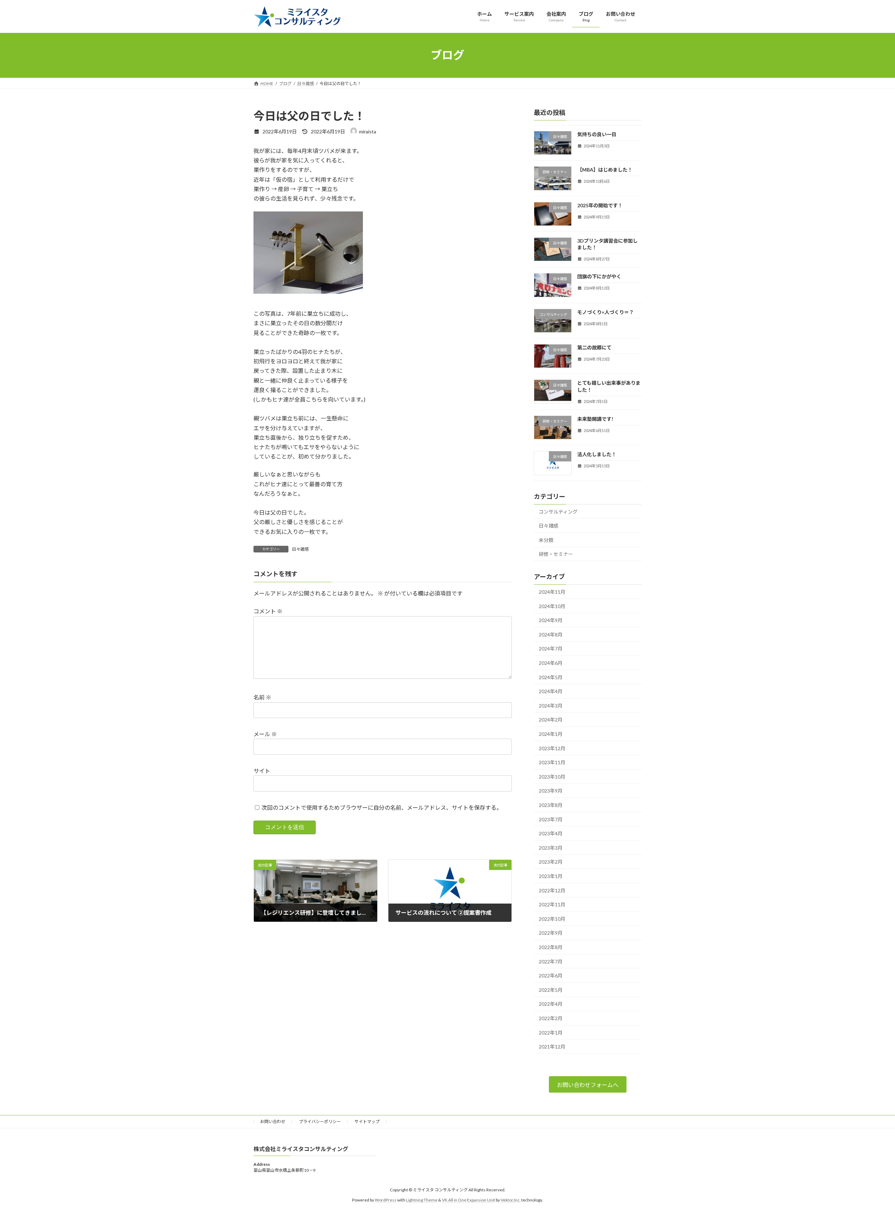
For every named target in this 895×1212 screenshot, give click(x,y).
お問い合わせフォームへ (587, 1084)
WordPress (385, 1200)
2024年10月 (552, 606)
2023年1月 (551, 876)
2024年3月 (551, 705)
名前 (262, 697)
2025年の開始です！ (600, 205)
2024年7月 (551, 649)
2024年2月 (551, 720)
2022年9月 (551, 933)
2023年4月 (551, 833)
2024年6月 (551, 663)
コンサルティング (558, 511)
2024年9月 (551, 620)
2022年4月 (551, 1004)
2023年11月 (552, 762)
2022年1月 (551, 1032)
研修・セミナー (556, 554)
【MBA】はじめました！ (604, 170)
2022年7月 (551, 961)
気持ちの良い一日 (596, 134)
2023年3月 (551, 847)
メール (265, 734)
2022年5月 (551, 989)
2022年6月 (551, 975)
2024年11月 (552, 592)
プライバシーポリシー (320, 1121)
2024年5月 (551, 677)
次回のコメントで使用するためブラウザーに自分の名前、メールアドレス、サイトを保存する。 (382, 807)
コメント (267, 611)
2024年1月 (551, 734)
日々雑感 (300, 549)
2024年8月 (551, 634)
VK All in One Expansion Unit (468, 1200)
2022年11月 (552, 904)
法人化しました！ (596, 454)
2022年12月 (552, 890)
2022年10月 (552, 918)
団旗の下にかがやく (599, 276)
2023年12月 (552, 748)
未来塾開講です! (595, 419)
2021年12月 (552, 1047)
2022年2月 (551, 1018)
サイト (261, 770)
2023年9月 (551, 791)
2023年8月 (551, 805)
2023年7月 (551, 819)
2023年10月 (552, 776)
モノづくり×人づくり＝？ (605, 312)
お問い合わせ (272, 1121)
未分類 (546, 540)
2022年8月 (551, 947)
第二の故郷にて (594, 347)
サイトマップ (367, 1121)
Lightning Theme (421, 1200)
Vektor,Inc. (511, 1200)
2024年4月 (551, 691)
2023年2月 (551, 862)
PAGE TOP (869, 1169)
